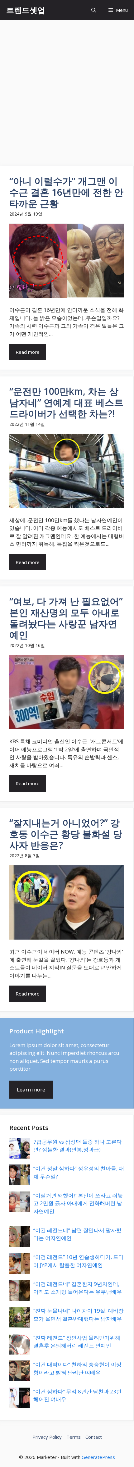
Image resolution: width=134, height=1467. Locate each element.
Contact (93, 1437)
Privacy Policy (47, 1437)
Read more (28, 352)
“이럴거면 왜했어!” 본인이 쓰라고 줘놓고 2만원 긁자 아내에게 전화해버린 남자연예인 (78, 1203)
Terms (73, 1437)
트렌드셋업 (25, 10)
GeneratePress (98, 1457)
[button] (93, 10)
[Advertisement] (67, 90)
